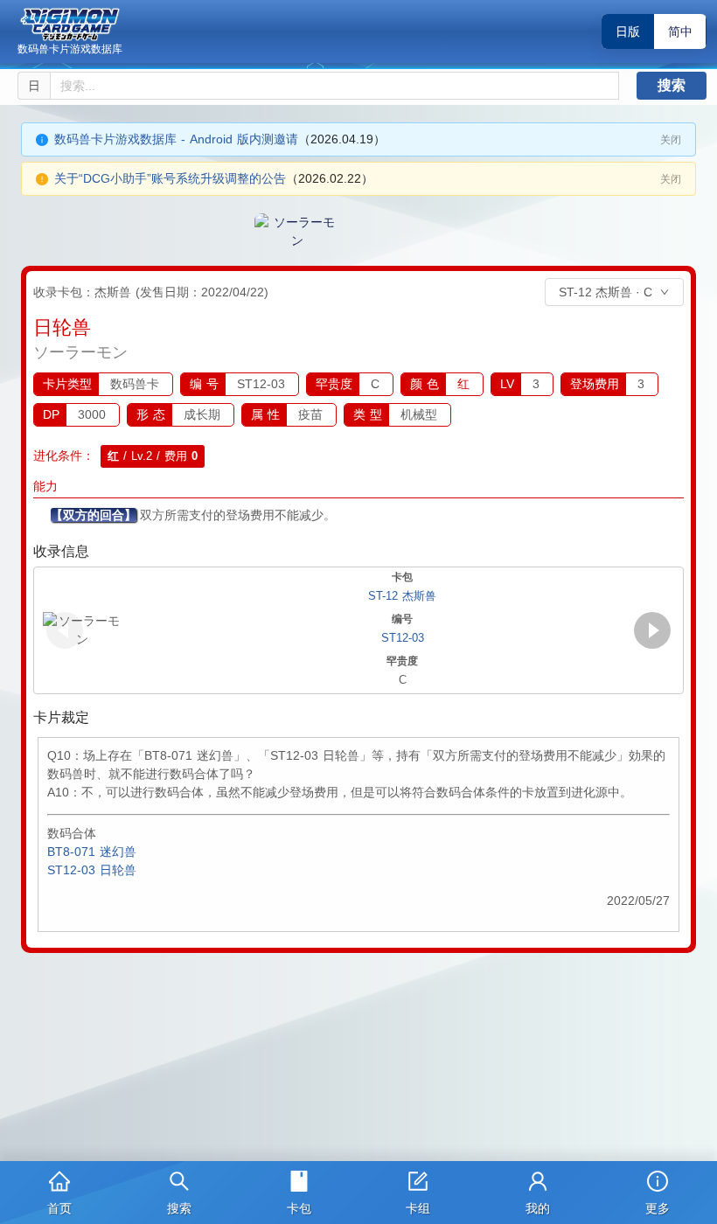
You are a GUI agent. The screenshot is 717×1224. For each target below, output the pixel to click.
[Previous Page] (64, 630)
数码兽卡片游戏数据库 (69, 49)
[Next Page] (652, 630)
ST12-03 (402, 637)
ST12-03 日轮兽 (91, 870)
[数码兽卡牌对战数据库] (70, 24)
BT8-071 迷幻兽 (91, 852)
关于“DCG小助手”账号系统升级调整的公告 (170, 178)
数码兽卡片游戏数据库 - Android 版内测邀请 (176, 139)
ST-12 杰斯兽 (402, 595)
